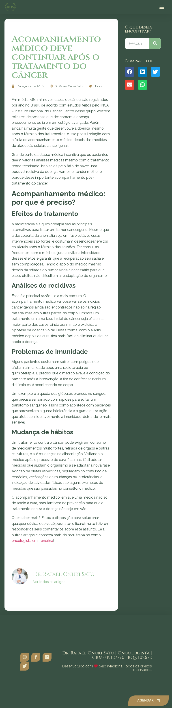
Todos (98, 86)
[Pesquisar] (155, 43)
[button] (161, 7)
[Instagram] (24, 657)
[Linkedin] (47, 657)
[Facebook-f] (35, 657)
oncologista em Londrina (32, 541)
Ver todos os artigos (49, 582)
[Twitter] (24, 666)
